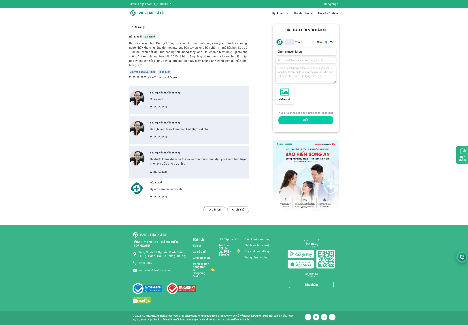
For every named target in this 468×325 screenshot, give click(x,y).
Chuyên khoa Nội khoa (143, 71)
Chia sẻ (240, 209)
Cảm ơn (216, 209)
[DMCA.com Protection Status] (142, 300)
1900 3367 (164, 4)
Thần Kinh (164, 71)
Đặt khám (311, 284)
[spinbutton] (289, 42)
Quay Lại (140, 27)
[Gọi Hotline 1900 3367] (461, 256)
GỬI (305, 120)
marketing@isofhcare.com (155, 270)
